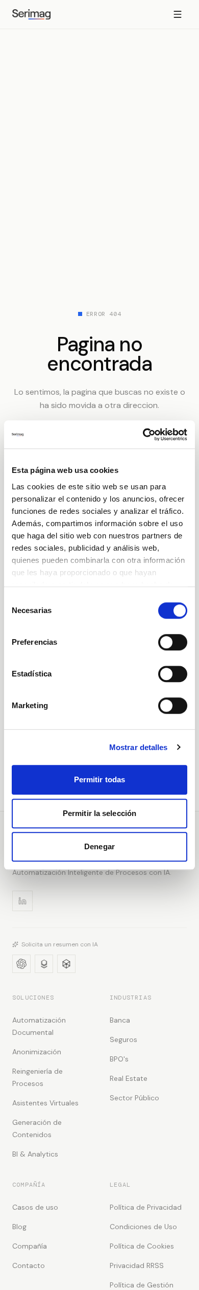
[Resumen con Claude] (44, 964)
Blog (19, 1226)
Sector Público (134, 1097)
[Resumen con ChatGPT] (21, 964)
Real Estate (128, 1078)
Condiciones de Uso (143, 1226)
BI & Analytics (35, 1154)
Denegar (99, 846)
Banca (120, 1020)
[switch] (172, 642)
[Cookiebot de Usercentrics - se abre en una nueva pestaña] (143, 434)
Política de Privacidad (146, 1207)
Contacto (28, 1265)
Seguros (123, 1039)
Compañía (29, 1246)
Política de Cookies (142, 1246)
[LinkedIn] (22, 901)
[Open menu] (177, 14)
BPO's (119, 1058)
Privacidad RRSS (137, 1265)
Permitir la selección (99, 813)
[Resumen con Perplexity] (66, 964)
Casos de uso (35, 1207)
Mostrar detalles (138, 747)
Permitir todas (99, 779)
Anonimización (36, 1051)
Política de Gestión (141, 1284)
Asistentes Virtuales (45, 1102)
